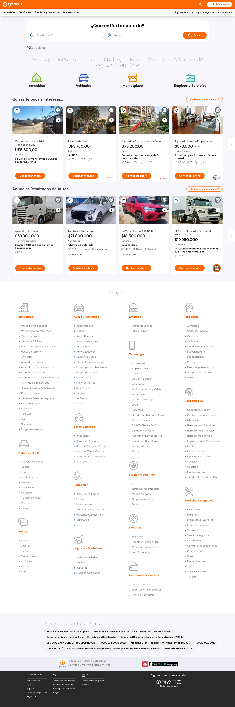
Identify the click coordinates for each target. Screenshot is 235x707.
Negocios (26, 424)
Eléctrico (192, 446)
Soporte (30, 688)
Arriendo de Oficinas (33, 372)
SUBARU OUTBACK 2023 (178, 648)
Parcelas (26, 414)
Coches (80, 562)
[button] (58, 120)
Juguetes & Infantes (88, 548)
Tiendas (85, 684)
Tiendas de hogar (31, 498)
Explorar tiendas (183, 12)
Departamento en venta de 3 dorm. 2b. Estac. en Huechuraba (81, 637)
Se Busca (81, 398)
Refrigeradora (140, 446)
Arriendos (27, 356)
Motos (80, 331)
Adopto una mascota (199, 372)
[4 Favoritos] (177, 110)
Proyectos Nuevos (31, 429)
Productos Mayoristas (200, 519)
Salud (190, 566)
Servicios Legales (197, 571)
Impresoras (138, 394)
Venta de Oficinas (31, 341)
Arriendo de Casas (32, 362)
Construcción (194, 401)
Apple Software (141, 368)
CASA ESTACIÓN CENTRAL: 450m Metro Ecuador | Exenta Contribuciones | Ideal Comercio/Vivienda (103, 648)
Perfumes (26, 561)
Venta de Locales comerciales (38, 346)
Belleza (23, 531)
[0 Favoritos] (17, 110)
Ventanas (26, 503)
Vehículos (25, 12)
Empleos (135, 317)
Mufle (79, 377)
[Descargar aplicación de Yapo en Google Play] (170, 664)
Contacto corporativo (37, 692)
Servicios (192, 461)
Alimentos (193, 325)
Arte (134, 483)
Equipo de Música (86, 372)
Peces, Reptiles (196, 356)
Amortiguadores (86, 351)
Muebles (26, 482)
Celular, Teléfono (141, 379)
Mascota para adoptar (200, 367)
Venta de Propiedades (34, 325)
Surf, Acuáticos (141, 552)
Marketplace (71, 12)
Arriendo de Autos (87, 341)
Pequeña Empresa (197, 525)
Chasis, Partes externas (90, 362)
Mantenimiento (196, 472)
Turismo (191, 577)
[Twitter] (168, 682)
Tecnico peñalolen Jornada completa (68, 631)
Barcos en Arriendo (87, 441)
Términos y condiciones (64, 680)
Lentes (25, 551)
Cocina (25, 466)
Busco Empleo (140, 331)
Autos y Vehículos (86, 317)
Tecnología (137, 354)
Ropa (24, 571)
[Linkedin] (173, 682)
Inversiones (193, 509)
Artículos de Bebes (32, 461)
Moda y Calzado (30, 556)
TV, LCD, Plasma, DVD (144, 425)
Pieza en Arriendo (31, 403)
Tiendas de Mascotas (199, 346)
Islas (23, 419)
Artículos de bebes (87, 557)
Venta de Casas (30, 336)
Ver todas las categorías (93, 680)
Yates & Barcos (84, 427)
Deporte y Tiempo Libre (146, 542)
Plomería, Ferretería (198, 456)
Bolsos (25, 540)
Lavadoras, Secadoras (145, 441)
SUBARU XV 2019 (206, 642)
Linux (135, 404)
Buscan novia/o (196, 351)
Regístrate (31, 696)
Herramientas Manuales (201, 430)
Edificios (26, 408)
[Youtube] (179, 682)
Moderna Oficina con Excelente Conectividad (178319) (152, 637)
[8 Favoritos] (70, 110)
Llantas (80, 393)
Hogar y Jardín (28, 452)
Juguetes (81, 567)
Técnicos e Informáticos (90, 509)
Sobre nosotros (34, 680)
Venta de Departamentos (36, 331)
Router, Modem (141, 420)
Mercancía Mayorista (144, 575)
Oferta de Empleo (142, 325)
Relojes (25, 566)
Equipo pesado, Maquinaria (92, 367)
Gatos (191, 336)
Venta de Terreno (31, 351)
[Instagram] (163, 682)
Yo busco (81, 461)
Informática (138, 384)
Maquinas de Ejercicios (145, 547)
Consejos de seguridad (203, 12)
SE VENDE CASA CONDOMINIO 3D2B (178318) (71, 642)
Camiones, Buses (86, 356)
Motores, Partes (85, 382)
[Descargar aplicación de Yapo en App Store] (156, 664)
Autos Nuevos (84, 336)
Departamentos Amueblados (38, 388)
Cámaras (137, 373)
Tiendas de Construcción (202, 477)
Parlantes (137, 410)
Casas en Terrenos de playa (37, 398)
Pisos (24, 472)
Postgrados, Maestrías (89, 514)
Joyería (25, 545)
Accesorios (83, 346)
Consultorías (194, 540)
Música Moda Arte (142, 475)
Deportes (135, 527)
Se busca (26, 492)
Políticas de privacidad (63, 684)
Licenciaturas (84, 504)
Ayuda (30, 684)
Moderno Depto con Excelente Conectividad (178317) (161, 642)
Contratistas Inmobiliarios (202, 415)
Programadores (196, 551)
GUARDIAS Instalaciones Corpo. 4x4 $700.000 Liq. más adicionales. (133, 631)
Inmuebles (9, 12)
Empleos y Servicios (47, 12)
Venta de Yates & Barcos (91, 456)
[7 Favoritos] (123, 200)
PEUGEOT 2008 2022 (113, 642)
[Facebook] (158, 682)
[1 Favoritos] (17, 200)
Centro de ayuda (224, 12)
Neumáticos (83, 388)
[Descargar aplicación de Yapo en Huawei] (145, 664)
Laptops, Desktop (142, 399)
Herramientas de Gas (199, 435)
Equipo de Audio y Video (146, 389)
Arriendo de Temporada (35, 382)
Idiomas (80, 499)
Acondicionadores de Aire (147, 435)
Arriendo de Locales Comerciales (40, 377)
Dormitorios (28, 487)
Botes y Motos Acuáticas (91, 446)
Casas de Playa (30, 393)
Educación (81, 485)
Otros (24, 508)
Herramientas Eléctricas (201, 425)
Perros (191, 362)
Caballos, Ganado (197, 331)
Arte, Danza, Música (87, 494)
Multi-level (193, 514)
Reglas (56, 692)
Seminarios (82, 519)
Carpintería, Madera (198, 410)
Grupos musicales (142, 499)
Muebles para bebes (88, 573)
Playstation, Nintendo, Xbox (148, 415)
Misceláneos (194, 420)
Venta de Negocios (198, 535)
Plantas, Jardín (29, 477)
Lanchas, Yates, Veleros (90, 451)
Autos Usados (84, 325)
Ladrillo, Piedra (195, 451)
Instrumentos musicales (146, 488)
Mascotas (191, 317)
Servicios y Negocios (198, 500)
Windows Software (143, 430)
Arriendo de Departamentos (37, 367)
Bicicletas (137, 536)
